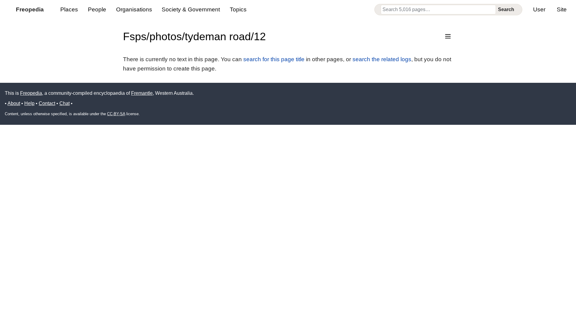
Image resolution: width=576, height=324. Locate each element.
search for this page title (273, 59)
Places (69, 9)
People (97, 9)
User (539, 9)
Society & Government (191, 9)
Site (562, 9)
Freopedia (31, 93)
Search (506, 9)
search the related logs (381, 59)
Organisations (134, 9)
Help (29, 103)
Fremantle (142, 93)
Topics (238, 9)
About (14, 103)
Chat (64, 103)
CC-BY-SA (116, 114)
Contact (47, 103)
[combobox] (438, 9)
